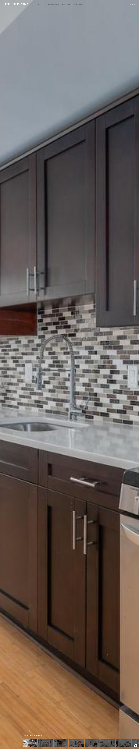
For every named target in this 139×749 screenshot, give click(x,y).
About (40, 4)
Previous (24, 731)
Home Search (78, 4)
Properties (66, 4)
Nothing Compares (52, 4)
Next (29, 731)
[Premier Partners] (19, 5)
